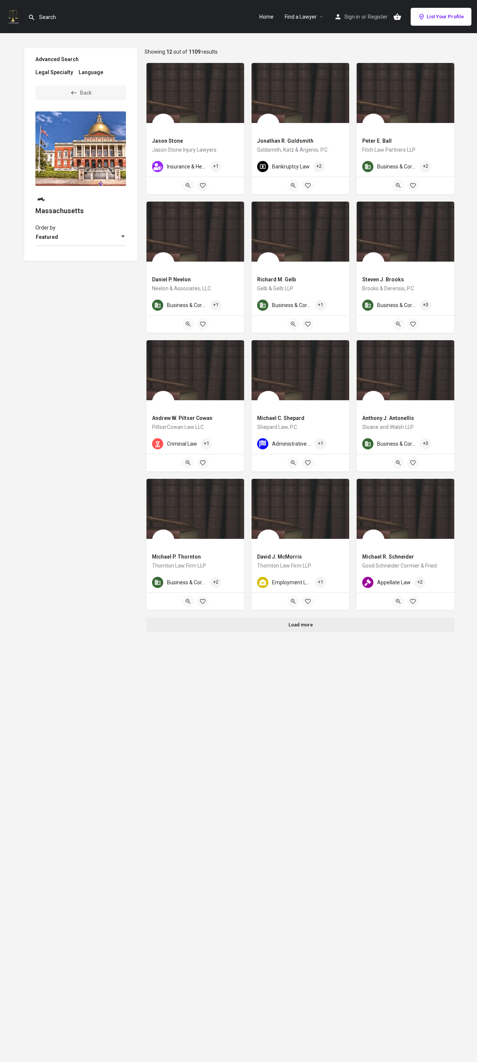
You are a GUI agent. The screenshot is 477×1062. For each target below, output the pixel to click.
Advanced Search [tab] (57, 59)
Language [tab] (91, 72)
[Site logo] (14, 16)
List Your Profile (445, 16)
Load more (300, 625)
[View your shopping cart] (397, 17)
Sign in (352, 17)
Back (86, 93)
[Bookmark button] (203, 186)
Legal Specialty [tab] (54, 72)
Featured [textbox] (47, 237)
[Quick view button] (188, 186)
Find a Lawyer (301, 17)
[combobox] (80, 237)
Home (266, 17)
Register (378, 17)
